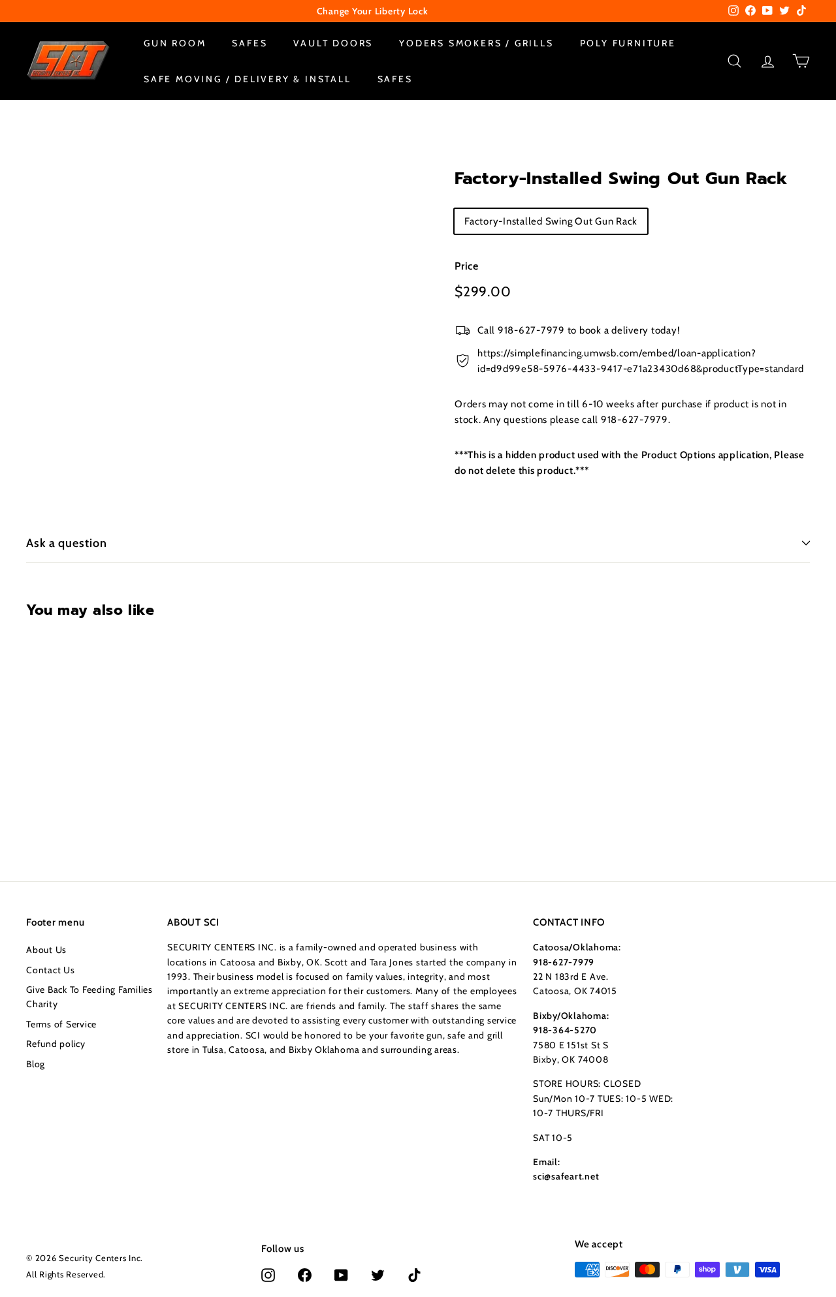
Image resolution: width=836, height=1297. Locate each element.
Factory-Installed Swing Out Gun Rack (550, 221)
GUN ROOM (175, 43)
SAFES (249, 43)
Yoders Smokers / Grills (476, 43)
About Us (46, 950)
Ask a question (66, 543)
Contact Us (50, 970)
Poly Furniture (628, 43)
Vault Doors (333, 43)
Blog (35, 1064)
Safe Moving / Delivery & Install (247, 78)
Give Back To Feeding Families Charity (89, 997)
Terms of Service (61, 1024)
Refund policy (56, 1044)
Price (467, 265)
